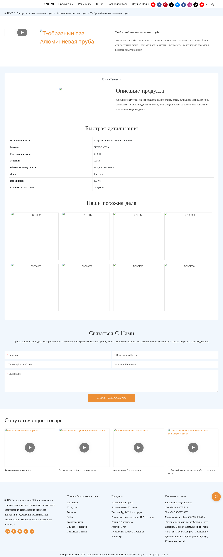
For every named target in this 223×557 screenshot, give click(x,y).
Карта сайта (161, 554)
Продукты (22, 13)
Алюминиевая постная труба (71, 13)
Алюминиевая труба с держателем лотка (77, 470)
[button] (148, 4)
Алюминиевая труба (41, 13)
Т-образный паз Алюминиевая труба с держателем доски (191, 472)
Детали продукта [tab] (111, 79)
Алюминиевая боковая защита (127, 470)
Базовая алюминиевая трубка (18, 470)
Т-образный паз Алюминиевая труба (109, 13)
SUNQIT (9, 13)
